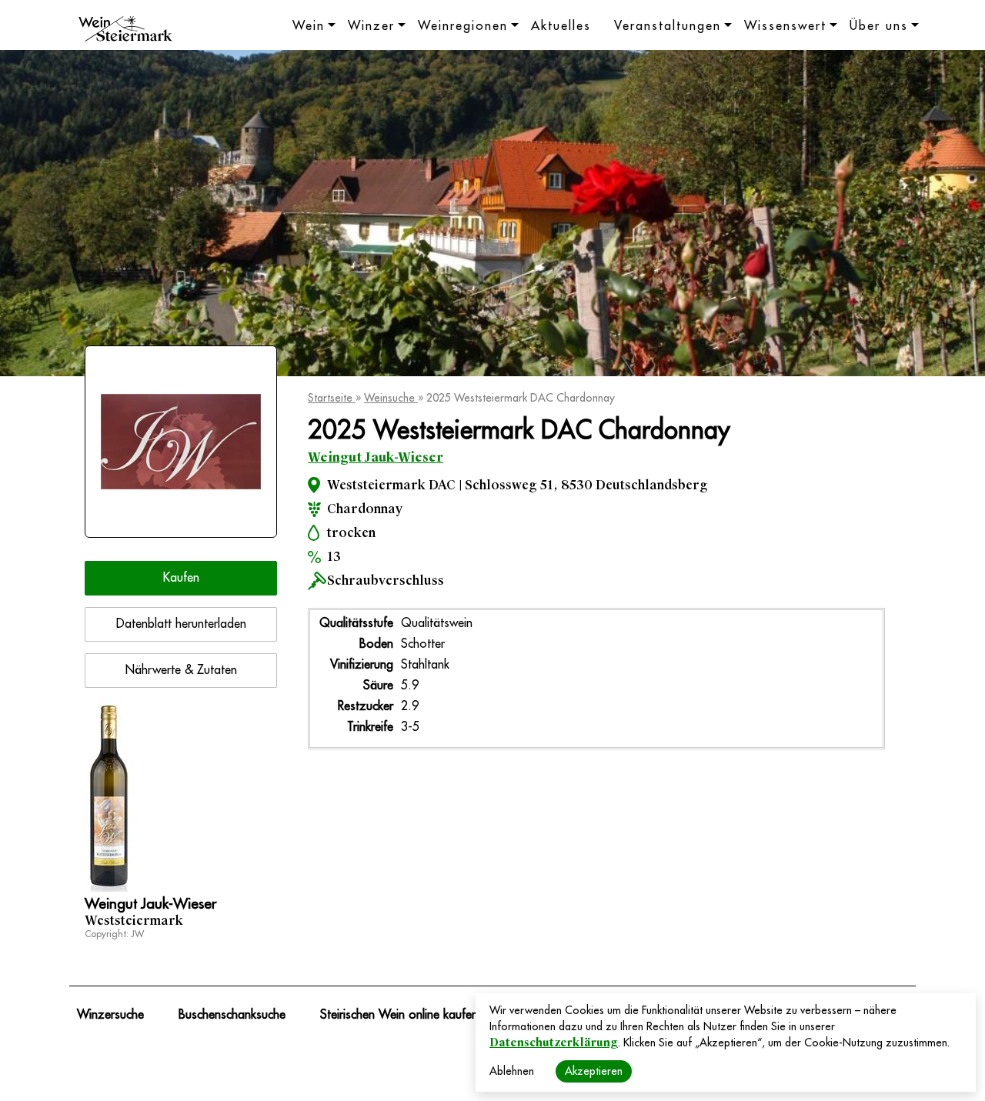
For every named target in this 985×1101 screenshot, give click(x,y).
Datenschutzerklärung (553, 1042)
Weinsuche (391, 397)
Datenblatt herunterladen (181, 624)
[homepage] (125, 31)
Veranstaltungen (667, 26)
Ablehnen (511, 1071)
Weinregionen (463, 26)
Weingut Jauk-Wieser (375, 457)
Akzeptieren (594, 1071)
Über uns (879, 26)
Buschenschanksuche (232, 1015)
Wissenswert (785, 26)
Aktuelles (561, 26)
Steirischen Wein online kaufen (399, 1015)
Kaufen (181, 578)
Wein (308, 26)
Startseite (332, 397)
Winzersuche (110, 1015)
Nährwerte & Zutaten (181, 670)
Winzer (371, 26)
